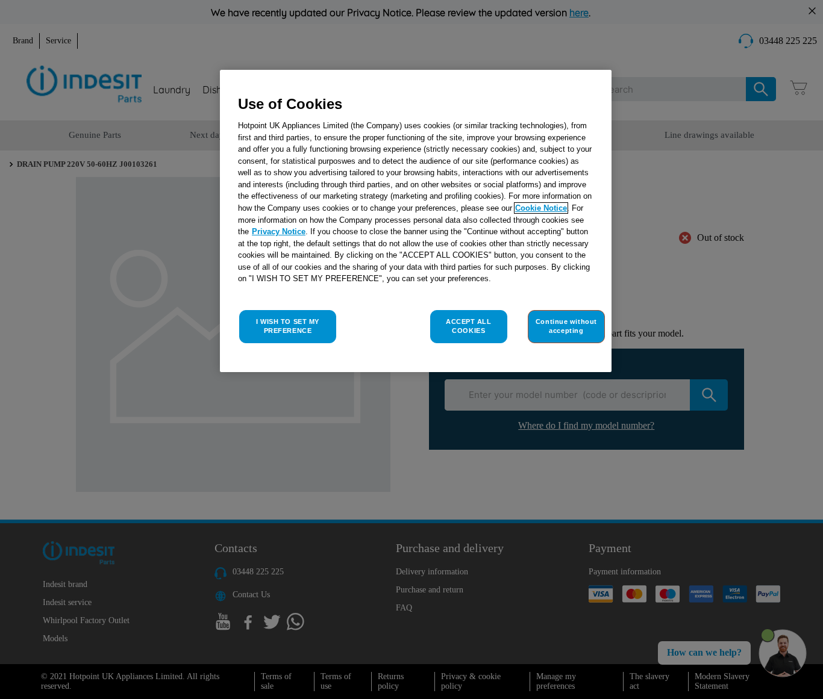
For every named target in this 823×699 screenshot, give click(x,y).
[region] (416, 221)
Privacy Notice (278, 231)
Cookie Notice (541, 208)
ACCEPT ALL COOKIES (469, 326)
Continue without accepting (566, 326)
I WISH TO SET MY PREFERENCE (287, 326)
